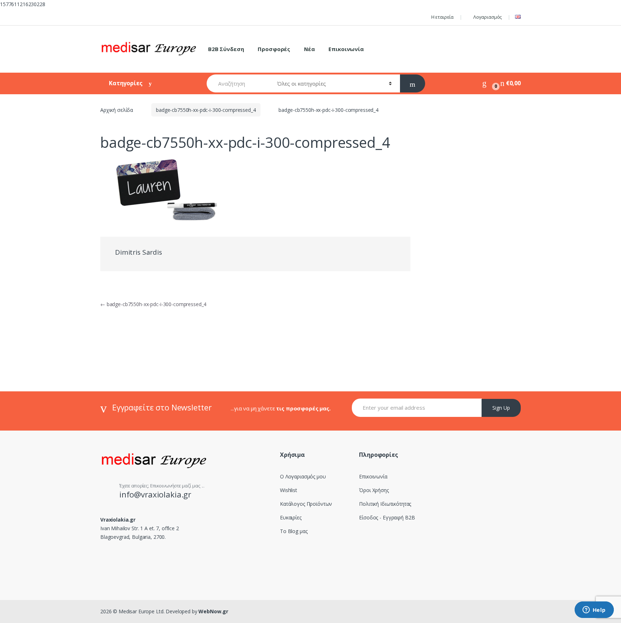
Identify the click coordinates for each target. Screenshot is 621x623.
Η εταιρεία (442, 17)
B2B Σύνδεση (226, 49)
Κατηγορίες (126, 83)
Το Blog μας (293, 531)
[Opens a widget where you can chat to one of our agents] (594, 610)
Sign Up (501, 407)
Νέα (309, 49)
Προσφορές (274, 49)
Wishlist (288, 490)
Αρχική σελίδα (116, 109)
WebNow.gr (213, 611)
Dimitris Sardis (138, 252)
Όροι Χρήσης (373, 490)
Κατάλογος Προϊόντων (306, 503)
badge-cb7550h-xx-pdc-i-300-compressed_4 (206, 109)
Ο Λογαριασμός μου (303, 476)
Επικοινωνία (345, 49)
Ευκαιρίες (291, 517)
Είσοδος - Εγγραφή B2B (387, 517)
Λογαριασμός (487, 17)
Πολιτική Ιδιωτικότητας (385, 503)
